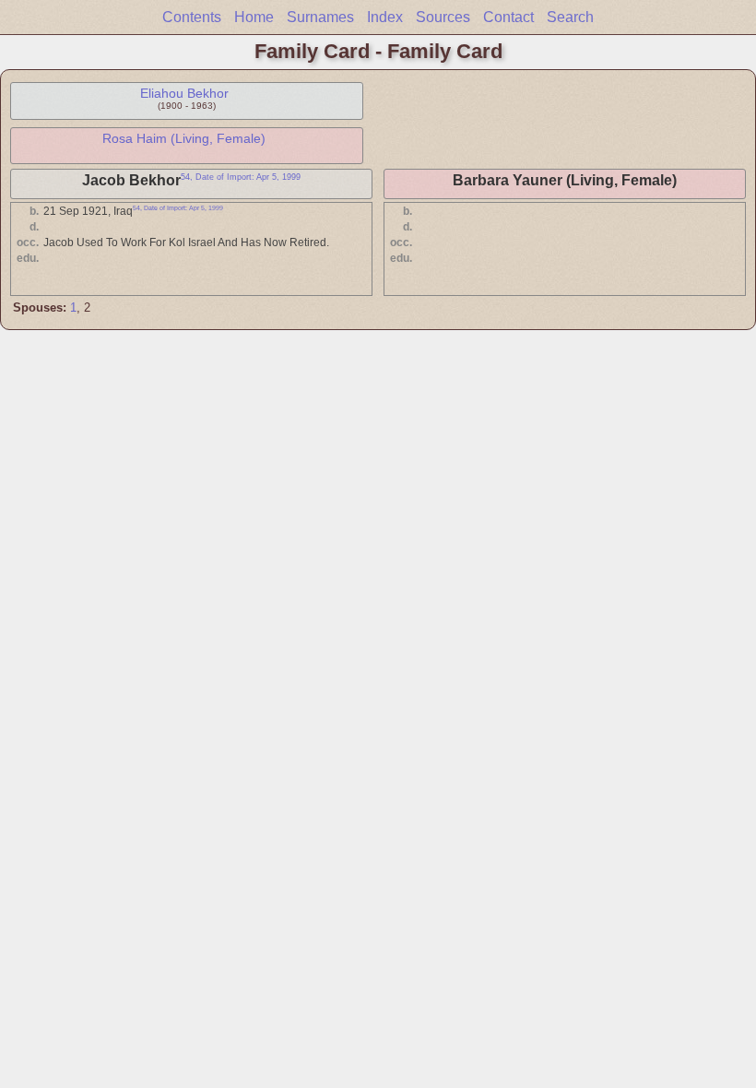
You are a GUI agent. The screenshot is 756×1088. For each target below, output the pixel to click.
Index (385, 17)
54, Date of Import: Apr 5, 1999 (241, 177)
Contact (508, 17)
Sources (443, 17)
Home (254, 17)
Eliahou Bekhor (184, 93)
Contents (191, 17)
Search (570, 17)
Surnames (320, 17)
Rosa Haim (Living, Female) (184, 138)
